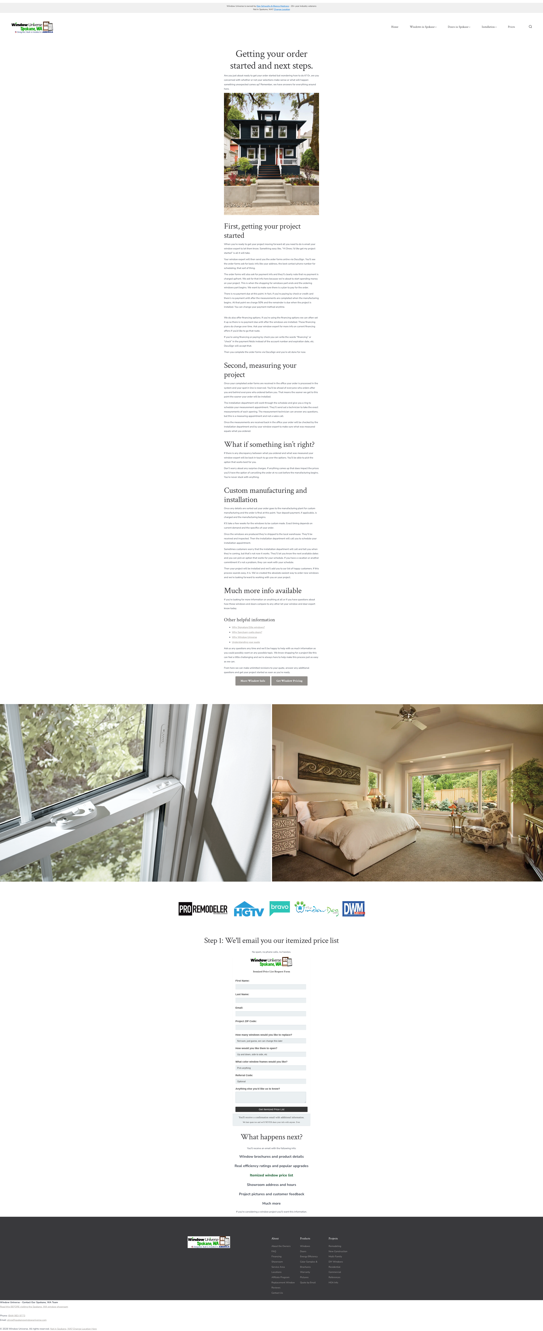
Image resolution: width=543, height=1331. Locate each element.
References (334, 1277)
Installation (488, 27)
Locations (277, 1272)
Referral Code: (244, 1075)
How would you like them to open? (256, 1048)
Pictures (304, 1277)
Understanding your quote (246, 642)
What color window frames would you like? (261, 1061)
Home (394, 27)
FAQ (274, 1251)
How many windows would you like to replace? (263, 1034)
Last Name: (242, 994)
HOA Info (333, 1282)
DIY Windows (336, 1261)
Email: (239, 1007)
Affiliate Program (280, 1277)
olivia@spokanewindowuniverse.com (27, 1320)
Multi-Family (335, 1256)
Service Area (278, 1267)
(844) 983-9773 (16, 1315)
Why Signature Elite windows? (248, 627)
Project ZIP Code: (246, 1021)
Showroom (277, 1261)
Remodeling (335, 1246)
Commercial (335, 1272)
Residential (334, 1267)
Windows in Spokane (422, 27)
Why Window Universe (244, 637)
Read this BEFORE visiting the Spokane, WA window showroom (34, 1306)
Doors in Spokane (458, 27)
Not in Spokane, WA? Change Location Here (73, 1328)
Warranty (305, 1272)
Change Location (282, 9)
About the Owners (281, 1246)
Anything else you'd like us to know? (257, 1088)
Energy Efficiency (309, 1256)
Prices (511, 27)
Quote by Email (308, 1282)
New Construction (338, 1251)
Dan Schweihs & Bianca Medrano (273, 6)
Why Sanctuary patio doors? (247, 632)
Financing (277, 1256)
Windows (305, 1246)
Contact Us (277, 1292)
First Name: (242, 980)
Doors (303, 1251)
